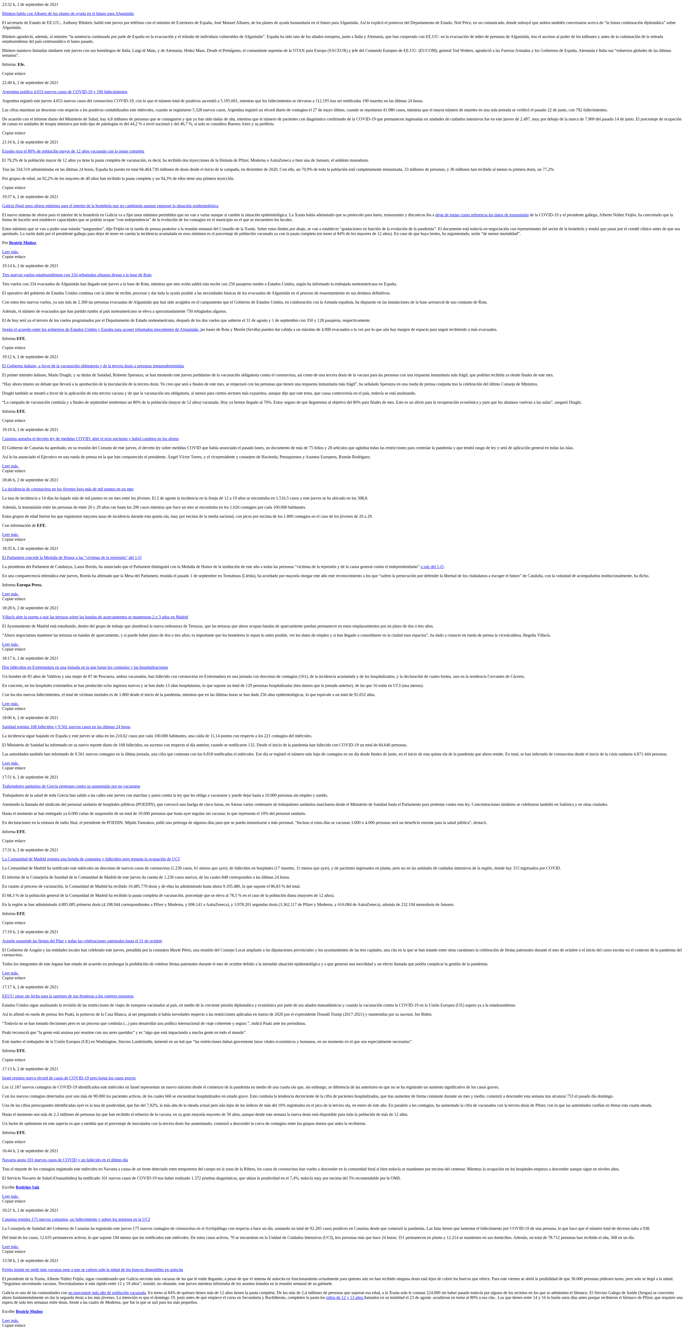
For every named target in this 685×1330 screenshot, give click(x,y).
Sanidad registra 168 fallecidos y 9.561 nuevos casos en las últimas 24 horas (66, 726)
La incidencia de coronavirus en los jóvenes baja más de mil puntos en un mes (68, 489)
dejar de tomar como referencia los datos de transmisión (482, 215)
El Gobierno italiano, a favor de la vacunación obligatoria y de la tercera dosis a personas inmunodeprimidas (93, 366)
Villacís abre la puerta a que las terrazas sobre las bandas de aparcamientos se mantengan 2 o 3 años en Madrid (95, 617)
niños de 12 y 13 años (345, 1297)
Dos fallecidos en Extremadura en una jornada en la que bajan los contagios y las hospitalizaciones (85, 667)
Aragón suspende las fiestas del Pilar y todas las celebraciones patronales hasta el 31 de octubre (82, 941)
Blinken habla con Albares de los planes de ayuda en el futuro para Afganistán (68, 13)
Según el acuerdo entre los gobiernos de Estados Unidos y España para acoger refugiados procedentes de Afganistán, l (101, 329)
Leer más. (10, 252)
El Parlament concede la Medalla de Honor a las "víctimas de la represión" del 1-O (72, 557)
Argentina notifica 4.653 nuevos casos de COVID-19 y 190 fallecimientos (64, 91)
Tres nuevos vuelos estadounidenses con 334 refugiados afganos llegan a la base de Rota (76, 275)
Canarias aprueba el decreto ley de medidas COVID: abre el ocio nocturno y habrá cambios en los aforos (90, 438)
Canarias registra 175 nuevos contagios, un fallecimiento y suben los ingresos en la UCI (76, 1219)
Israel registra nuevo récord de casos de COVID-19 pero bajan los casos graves (69, 1078)
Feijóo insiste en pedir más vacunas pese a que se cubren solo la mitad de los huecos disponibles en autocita (92, 1269)
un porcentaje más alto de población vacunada (107, 1292)
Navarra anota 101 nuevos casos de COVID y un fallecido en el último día (65, 1160)
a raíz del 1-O (432, 566)
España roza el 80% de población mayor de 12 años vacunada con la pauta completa (73, 151)
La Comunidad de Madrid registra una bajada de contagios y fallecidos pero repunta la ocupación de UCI (91, 859)
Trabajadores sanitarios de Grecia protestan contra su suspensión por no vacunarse (71, 786)
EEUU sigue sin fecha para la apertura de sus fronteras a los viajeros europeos (68, 996)
